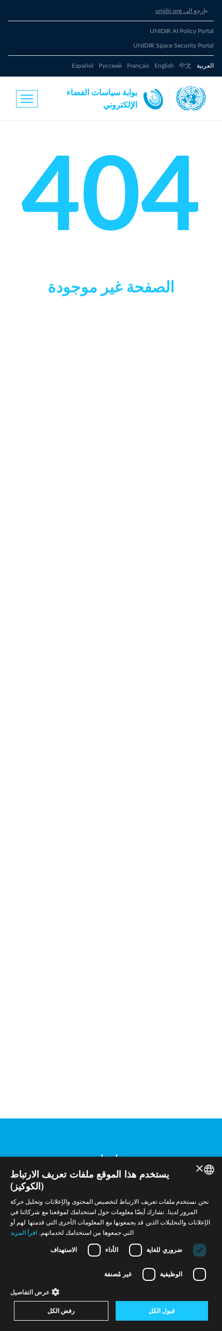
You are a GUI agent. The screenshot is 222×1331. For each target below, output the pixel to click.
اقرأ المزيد (23, 1232)
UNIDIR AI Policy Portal (182, 31)
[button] (111, 1292)
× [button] (200, 1169)
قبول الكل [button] (162, 1310)
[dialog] (111, 1244)
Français (138, 66)
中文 (185, 66)
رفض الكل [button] (61, 1310)
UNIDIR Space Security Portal (173, 45)
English (164, 66)
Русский (110, 66)
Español (82, 66)
